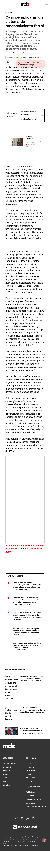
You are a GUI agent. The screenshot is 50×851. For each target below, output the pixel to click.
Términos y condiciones (36, 806)
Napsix (29, 781)
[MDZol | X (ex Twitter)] (34, 818)
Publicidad (30, 792)
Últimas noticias (9, 763)
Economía (7, 767)
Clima (28, 763)
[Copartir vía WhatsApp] (7, 62)
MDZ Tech (30, 778)
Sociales (6, 785)
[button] (46, 4)
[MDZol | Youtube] (28, 818)
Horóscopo (31, 767)
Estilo (5, 778)
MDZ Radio (30, 770)
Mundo (5, 774)
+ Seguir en (11, 57)
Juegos (29, 774)
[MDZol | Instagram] (22, 818)
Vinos (5, 781)
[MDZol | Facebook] (16, 818)
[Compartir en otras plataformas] (13, 62)
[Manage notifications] (44, 840)
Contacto (30, 796)
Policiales (7, 770)
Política (8, 12)
